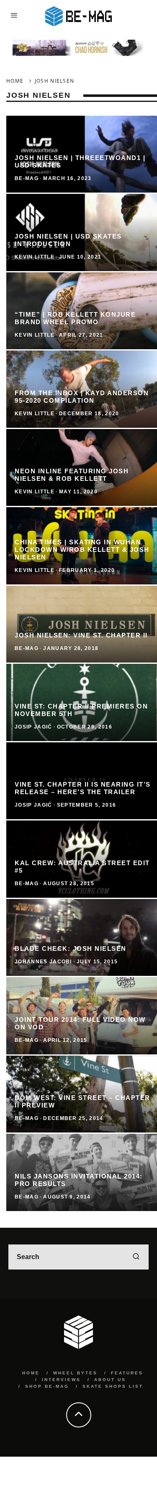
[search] (136, 1257)
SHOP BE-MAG (47, 1386)
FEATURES (127, 1373)
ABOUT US (110, 1379)
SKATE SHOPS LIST (112, 1386)
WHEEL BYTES (75, 1373)
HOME (31, 1373)
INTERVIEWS (61, 1379)
